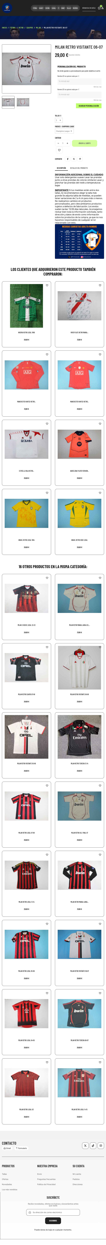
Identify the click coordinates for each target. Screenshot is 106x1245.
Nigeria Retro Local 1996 (26, 332)
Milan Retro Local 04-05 (26, 1040)
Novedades (7, 1184)
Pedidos (76, 1179)
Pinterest (80, 159)
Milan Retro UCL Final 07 (79, 833)
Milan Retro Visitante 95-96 (26, 763)
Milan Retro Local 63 (26, 1109)
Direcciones (77, 1184)
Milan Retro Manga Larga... (80, 902)
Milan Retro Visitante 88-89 (79, 694)
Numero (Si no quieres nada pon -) (68, 89)
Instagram (101, 1146)
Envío (39, 1174)
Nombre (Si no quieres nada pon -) (68, 76)
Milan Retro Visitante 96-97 (79, 971)
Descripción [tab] (61, 168)
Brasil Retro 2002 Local (79, 540)
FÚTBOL (35, 8)
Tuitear (73, 159)
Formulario (22, 1148)
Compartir (67, 159)
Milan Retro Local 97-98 (26, 833)
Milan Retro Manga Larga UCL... (79, 625)
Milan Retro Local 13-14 (26, 902)
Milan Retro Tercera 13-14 (79, 763)
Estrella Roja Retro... (26, 471)
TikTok (93, 1146)
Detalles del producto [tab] (79, 168)
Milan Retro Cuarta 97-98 (26, 694)
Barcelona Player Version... (79, 471)
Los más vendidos (9, 1189)
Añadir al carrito (85, 143)
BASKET (41, 8)
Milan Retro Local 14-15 (79, 1109)
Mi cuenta (77, 1174)
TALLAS (69, 8)
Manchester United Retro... (26, 402)
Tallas (4, 1174)
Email (8, 1148)
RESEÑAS (75, 8)
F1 (58, 8)
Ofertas (5, 1179)
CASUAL (54, 8)
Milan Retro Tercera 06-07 (79, 1040)
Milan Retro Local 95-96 (26, 971)
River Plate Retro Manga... (79, 332)
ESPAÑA (48, 8)
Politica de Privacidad (46, 1184)
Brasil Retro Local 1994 (26, 540)
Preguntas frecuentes (46, 1179)
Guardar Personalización (89, 105)
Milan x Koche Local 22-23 (26, 625)
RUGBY (63, 8)
